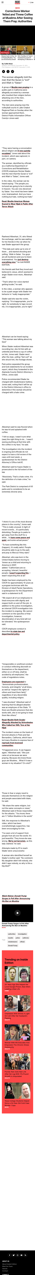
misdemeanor (12, 942)
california (26, 938)
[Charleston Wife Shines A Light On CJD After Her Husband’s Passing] (17, 1008)
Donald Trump (12, 945)
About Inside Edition (9, 1264)
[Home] (17, 2)
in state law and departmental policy (13, 632)
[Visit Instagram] (17, 1255)
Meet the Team (7, 1266)
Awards (4, 1268)
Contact (5, 1271)
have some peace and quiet (16, 539)
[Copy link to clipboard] (12, 72)
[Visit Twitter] (13, 1255)
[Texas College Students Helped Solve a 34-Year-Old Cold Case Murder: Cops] (17, 1095)
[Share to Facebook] (3, 72)
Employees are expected (13, 681)
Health (7, 1020)
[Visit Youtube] (21, 1255)
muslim (10, 938)
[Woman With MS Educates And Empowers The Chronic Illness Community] (17, 1037)
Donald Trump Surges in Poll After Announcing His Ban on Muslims (15, 924)
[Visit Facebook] (10, 1255)
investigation (22, 934)
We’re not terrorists (16, 841)
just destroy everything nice (15, 261)
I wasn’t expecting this (19, 573)
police (18, 938)
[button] (17, 913)
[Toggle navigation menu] (2, 2)
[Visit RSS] (25, 1255)
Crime (7, 990)
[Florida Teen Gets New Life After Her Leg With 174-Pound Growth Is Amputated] (17, 1066)
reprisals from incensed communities (12, 744)
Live (32, 2)
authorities (11, 934)
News (17, 8)
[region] (17, 913)
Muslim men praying (20, 87)
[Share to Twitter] (8, 72)
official (22, 942)
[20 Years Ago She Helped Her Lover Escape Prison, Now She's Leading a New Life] (17, 978)
